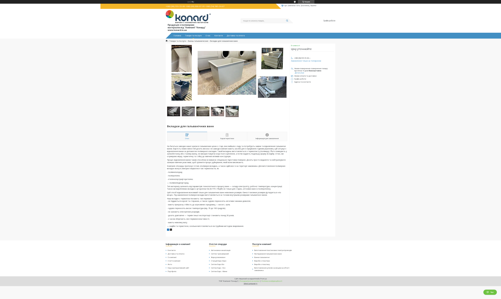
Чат (492, 292)
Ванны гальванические (198, 41)
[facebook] (168, 230)
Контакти (218, 35)
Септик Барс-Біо (217, 264)
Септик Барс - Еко (218, 268)
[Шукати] (287, 21)
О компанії (172, 257)
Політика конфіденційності (271, 281)
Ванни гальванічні (262, 257)
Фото (170, 264)
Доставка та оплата (236, 35)
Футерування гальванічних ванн (268, 254)
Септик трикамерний (220, 254)
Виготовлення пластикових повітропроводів (273, 250)
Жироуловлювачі (218, 257)
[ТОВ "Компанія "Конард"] (188, 16)
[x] (171, 230)
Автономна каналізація (220, 250)
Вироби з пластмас (262, 261)
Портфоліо (172, 271)
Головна (177, 35)
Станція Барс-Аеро (218, 261)
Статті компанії (174, 261)
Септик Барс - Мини (219, 271)
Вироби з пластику (262, 264)
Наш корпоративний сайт (178, 268)
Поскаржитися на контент (250, 281)
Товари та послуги (193, 35)
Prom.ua (263, 279)
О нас (207, 35)
